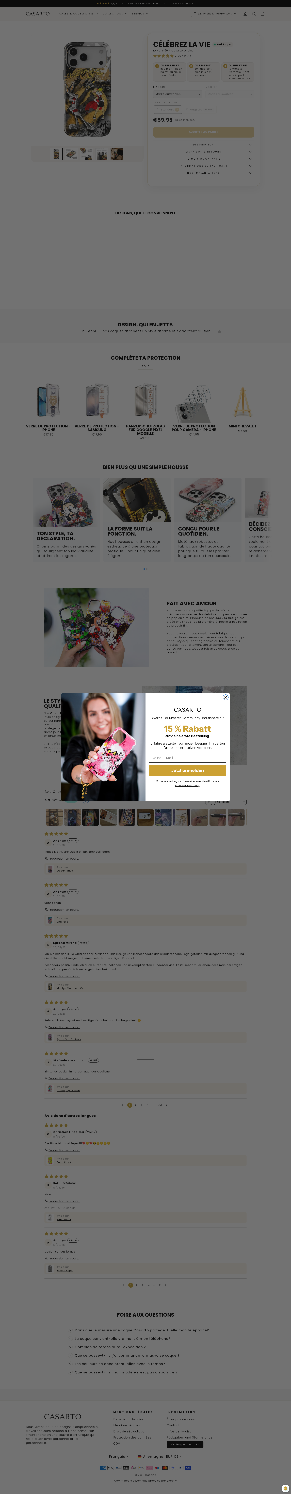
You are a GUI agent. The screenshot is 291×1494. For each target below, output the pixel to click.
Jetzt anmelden (187, 770)
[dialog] (285, 1488)
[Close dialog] (225, 697)
